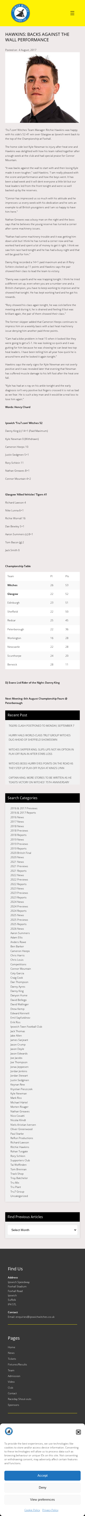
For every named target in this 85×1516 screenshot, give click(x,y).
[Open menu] (72, 13)
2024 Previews (19, 906)
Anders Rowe (18, 942)
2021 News (17, 862)
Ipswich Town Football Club (26, 1026)
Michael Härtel (19, 1102)
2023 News (17, 888)
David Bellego (18, 1000)
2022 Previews (19, 879)
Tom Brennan (18, 1169)
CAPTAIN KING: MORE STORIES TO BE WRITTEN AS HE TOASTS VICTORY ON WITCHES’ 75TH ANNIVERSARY (40, 780)
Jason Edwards (19, 1053)
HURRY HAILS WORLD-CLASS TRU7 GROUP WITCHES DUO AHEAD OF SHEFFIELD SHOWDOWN (40, 737)
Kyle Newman (18, 1093)
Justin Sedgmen (19, 1080)
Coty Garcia (17, 973)
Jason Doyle (17, 1049)
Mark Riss (16, 1098)
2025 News (17, 915)
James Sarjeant (19, 1040)
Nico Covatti (17, 1116)
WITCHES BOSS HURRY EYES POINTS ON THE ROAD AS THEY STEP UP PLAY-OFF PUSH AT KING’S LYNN (41, 766)
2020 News (17, 857)
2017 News (17, 821)
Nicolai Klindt (18, 1120)
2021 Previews (19, 866)
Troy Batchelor (19, 1178)
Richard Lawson (19, 1142)
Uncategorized (19, 1196)
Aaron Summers (20, 933)
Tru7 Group (17, 1191)
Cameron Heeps (20, 951)
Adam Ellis (16, 937)
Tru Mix (14, 1182)
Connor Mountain (20, 969)
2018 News (17, 826)
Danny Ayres (17, 986)
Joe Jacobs (16, 1058)
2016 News (17, 817)
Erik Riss (15, 1022)
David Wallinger (19, 1004)
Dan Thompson (19, 982)
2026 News (17, 929)
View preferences (42, 1499)
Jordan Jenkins (18, 1071)
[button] (78, 1432)
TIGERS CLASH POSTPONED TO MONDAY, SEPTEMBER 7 (41, 726)
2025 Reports (18, 924)
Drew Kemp (17, 1009)
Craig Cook (16, 977)
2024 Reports (18, 911)
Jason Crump (18, 1044)
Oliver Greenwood (21, 1129)
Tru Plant (15, 1187)
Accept (42, 1475)
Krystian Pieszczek (21, 1089)
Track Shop (17, 1174)
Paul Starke (17, 1134)
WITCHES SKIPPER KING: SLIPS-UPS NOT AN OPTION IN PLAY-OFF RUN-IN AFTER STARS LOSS (41, 752)
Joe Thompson (18, 1062)
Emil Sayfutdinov (20, 1017)
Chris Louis (17, 960)
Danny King (17, 991)
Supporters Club (20, 1160)
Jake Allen (16, 1035)
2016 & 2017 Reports (23, 812)
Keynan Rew (17, 1084)
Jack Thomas (17, 1031)
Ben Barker (17, 946)
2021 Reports (18, 871)
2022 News (17, 875)
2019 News (17, 839)
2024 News (17, 902)
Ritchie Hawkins (19, 1147)
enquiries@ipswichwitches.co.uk (35, 1317)
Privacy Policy (50, 1510)
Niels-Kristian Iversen (23, 1125)
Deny (42, 1487)
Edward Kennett (19, 1013)
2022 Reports (18, 884)
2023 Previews (19, 893)
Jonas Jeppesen (19, 1067)
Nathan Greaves (20, 1111)
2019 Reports (18, 848)
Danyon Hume (18, 995)
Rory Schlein (17, 1156)
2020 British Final (20, 853)
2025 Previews (19, 920)
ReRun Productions (21, 1138)
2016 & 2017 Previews (23, 808)
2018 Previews (19, 830)
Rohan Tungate (19, 1151)
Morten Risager (19, 1107)
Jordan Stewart (19, 1075)
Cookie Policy (32, 1510)
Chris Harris (17, 955)
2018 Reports (18, 835)
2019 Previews (19, 844)
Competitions (18, 964)
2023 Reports (18, 897)
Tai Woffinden (18, 1165)
